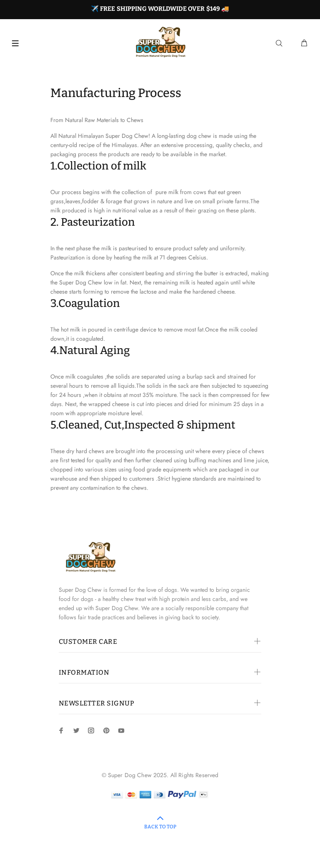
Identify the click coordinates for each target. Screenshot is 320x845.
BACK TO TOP (160, 827)
